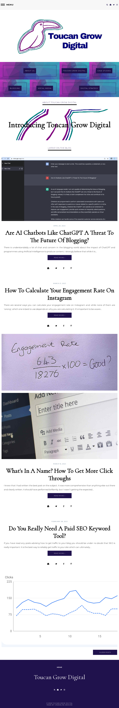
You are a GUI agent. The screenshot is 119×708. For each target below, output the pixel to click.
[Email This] (48, 268)
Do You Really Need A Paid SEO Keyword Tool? (59, 532)
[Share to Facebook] (63, 268)
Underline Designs (63, 705)
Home (59, 667)
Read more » (59, 257)
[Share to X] (56, 268)
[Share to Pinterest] (71, 268)
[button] (6, 4)
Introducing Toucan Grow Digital (59, 124)
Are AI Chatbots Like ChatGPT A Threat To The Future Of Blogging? (59, 236)
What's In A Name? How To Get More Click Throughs (59, 474)
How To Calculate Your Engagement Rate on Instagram (59, 294)
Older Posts (105, 652)
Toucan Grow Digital (63, 703)
